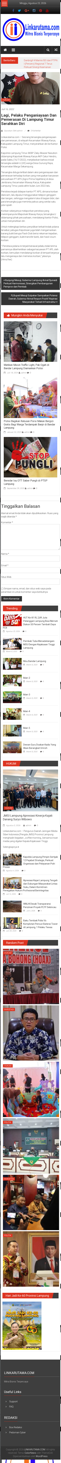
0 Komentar (35, 134)
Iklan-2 (26, 681)
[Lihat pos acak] (55, 50)
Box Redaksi (15, 1430)
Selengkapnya (10, 850)
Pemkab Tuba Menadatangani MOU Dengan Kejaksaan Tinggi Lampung (39, 647)
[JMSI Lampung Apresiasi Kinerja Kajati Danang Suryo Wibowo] (30, 793)
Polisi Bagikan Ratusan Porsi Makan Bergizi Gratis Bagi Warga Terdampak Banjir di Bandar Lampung (29, 428)
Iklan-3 (26, 698)
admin (24, 376)
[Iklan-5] (12, 733)
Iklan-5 (26, 731)
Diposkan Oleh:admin (13, 134)
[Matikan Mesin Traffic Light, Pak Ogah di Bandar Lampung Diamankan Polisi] (30, 345)
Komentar (7, 525)
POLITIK (7, 1126)
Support (13, 1405)
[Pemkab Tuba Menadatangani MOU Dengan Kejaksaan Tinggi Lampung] (12, 647)
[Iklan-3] (12, 700)
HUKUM (6, 103)
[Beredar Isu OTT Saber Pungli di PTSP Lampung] (30, 460)
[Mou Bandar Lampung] (12, 667)
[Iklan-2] (12, 683)
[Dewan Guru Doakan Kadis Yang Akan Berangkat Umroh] (12, 750)
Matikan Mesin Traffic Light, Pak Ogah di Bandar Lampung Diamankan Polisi (26, 370)
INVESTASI (9, 1013)
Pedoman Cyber (17, 1436)
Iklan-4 (26, 714)
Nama (5, 557)
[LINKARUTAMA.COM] (5, 50)
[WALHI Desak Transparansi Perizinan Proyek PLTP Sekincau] (12, 909)
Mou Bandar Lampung (34, 664)
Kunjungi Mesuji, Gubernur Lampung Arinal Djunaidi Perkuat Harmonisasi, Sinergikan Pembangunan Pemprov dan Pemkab (30, 286)
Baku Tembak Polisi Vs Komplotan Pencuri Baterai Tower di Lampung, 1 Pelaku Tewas (40, 927)
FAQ (11, 1410)
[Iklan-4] (12, 717)
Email (4, 569)
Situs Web (6, 580)
